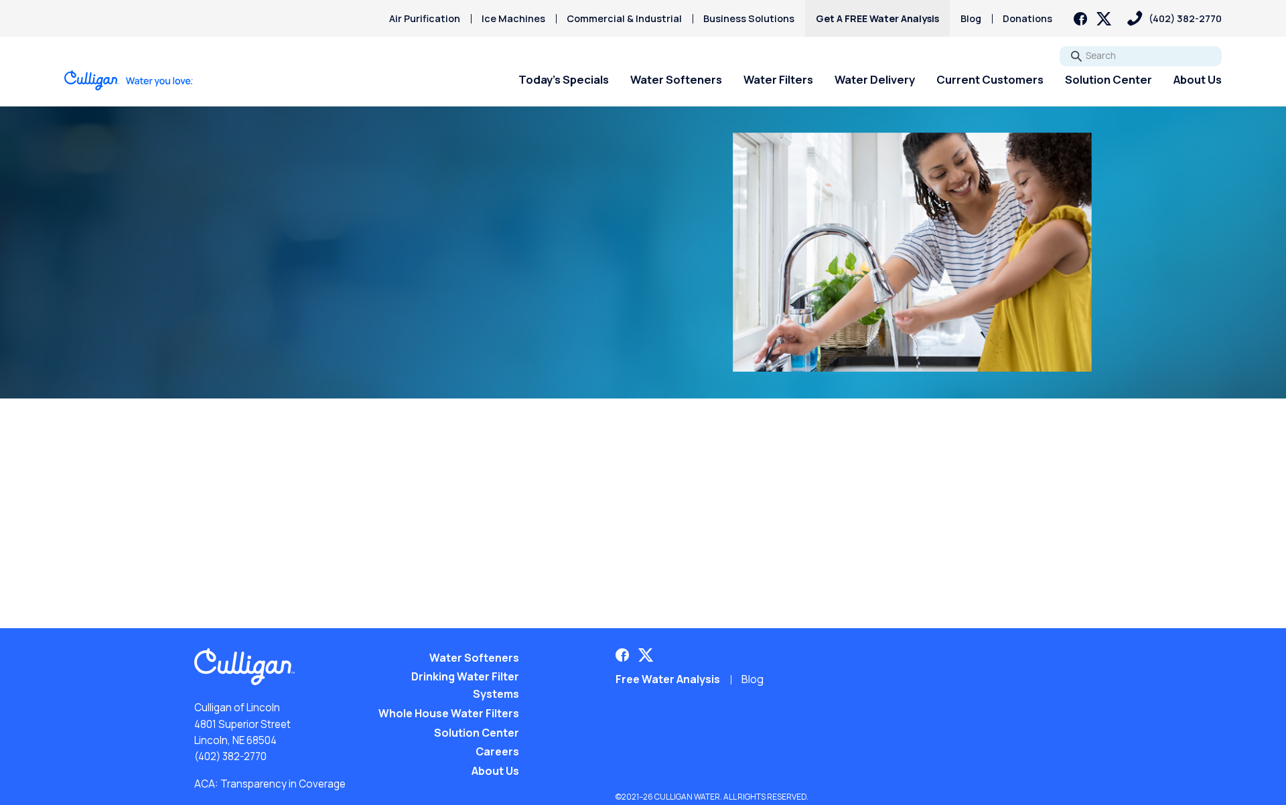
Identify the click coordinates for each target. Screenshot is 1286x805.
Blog (970, 18)
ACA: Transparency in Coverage (270, 784)
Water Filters (778, 79)
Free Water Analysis (668, 679)
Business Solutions (748, 18)
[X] (1103, 18)
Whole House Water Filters (448, 713)
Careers (497, 751)
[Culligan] (129, 80)
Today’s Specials (563, 79)
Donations (1027, 18)
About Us (1197, 79)
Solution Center (1108, 79)
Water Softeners (676, 79)
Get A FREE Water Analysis (877, 18)
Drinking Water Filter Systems (465, 685)
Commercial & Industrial (624, 18)
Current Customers (990, 79)
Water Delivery (875, 79)
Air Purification (424, 18)
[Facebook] (1080, 18)
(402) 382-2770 (230, 756)
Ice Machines (513, 18)
